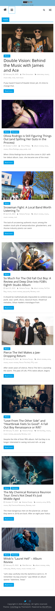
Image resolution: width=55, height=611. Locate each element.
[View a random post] (50, 9)
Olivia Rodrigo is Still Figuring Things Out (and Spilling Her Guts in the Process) (27, 139)
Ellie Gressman (28, 74)
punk (25, 149)
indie (47, 565)
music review (8, 217)
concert (38, 502)
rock (13, 78)
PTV (32, 362)
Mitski (13, 568)
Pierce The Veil (24, 362)
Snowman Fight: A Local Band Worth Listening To (27, 208)
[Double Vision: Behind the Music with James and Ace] (27, 38)
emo (49, 359)
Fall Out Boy (41, 431)
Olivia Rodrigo (14, 149)
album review (39, 146)
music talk (7, 78)
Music (7, 56)
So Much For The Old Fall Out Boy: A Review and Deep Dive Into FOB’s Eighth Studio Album (27, 281)
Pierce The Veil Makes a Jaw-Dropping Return (22, 354)
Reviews (15, 132)
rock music (20, 78)
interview (40, 74)
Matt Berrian (27, 565)
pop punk (26, 291)
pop (21, 149)
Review (32, 291)
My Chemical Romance (17, 505)
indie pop (7, 568)
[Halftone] (27, 3)
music (47, 74)
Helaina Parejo (24, 214)
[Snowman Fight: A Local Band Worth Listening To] (27, 185)
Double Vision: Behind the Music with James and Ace (25, 65)
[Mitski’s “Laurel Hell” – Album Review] (27, 539)
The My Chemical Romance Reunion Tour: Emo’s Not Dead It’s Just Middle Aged (27, 495)
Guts (46, 146)
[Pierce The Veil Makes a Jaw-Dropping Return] (27, 331)
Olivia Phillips (26, 146)
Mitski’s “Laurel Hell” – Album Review (23, 560)
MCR (48, 502)
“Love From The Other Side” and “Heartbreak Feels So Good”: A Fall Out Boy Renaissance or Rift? (26, 424)
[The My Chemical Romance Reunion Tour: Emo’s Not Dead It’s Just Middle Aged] (27, 470)
